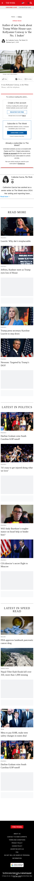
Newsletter (29, 79)
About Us (17, 834)
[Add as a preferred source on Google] (17, 865)
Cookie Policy (17, 846)
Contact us (21, 163)
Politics (20, 17)
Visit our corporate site (23, 874)
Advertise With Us (17, 849)
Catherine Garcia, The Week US (17, 40)
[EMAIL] (13, 182)
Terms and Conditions (17, 840)
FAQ (17, 852)
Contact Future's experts (17, 837)
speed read (17, 21)
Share (6, 79)
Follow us (20, 79)
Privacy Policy (17, 843)
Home (13, 17)
